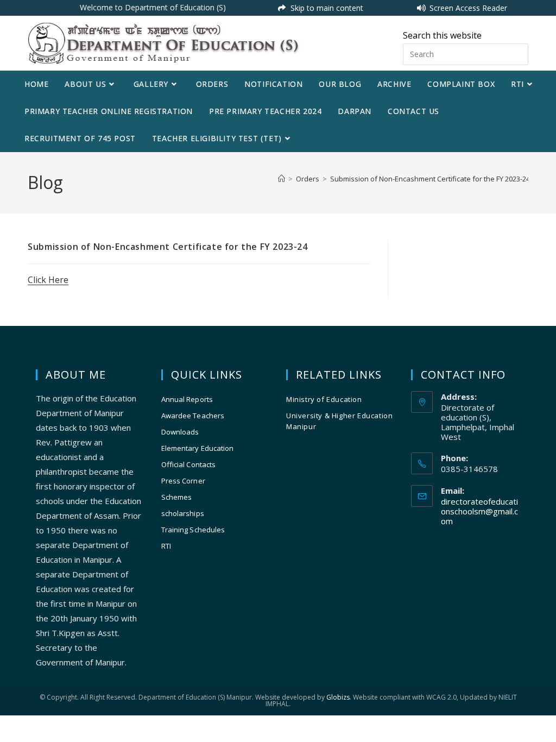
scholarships (182, 513)
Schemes (176, 497)
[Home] (281, 179)
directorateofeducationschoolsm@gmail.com (479, 511)
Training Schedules (193, 530)
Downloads (180, 432)
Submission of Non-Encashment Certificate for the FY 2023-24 (430, 179)
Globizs (338, 697)
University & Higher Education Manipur (339, 421)
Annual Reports (187, 399)
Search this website (442, 35)
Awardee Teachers (193, 415)
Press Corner (183, 481)
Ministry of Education (324, 399)
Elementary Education (197, 448)
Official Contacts (188, 464)
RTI (166, 546)
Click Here (48, 280)
